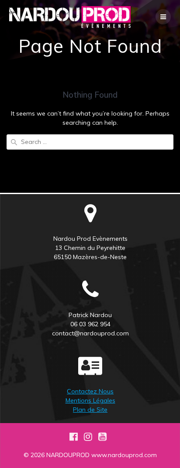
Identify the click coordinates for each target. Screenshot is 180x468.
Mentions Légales (90, 400)
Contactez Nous (90, 391)
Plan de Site (90, 409)
